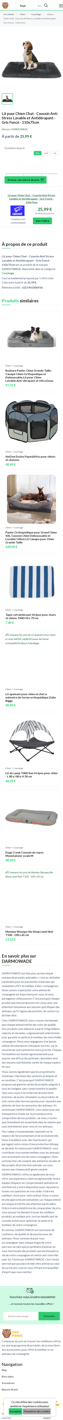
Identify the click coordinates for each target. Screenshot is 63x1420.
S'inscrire (49, 1316)
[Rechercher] (46, 5)
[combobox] (39, 5)
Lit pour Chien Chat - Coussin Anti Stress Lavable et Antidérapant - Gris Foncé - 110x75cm (31, 199)
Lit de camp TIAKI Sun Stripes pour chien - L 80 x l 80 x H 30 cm (31, 774)
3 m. (38, 153)
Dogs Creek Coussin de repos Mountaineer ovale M (24, 854)
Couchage (36, 14)
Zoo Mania (9, 14)
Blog (4, 1369)
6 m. (46, 153)
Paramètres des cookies (37, 1411)
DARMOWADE (19, 129)
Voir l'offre (42, 220)
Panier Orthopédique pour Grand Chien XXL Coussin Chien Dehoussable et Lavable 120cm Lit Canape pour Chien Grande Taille (31, 537)
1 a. (55, 153)
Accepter (15, 1411)
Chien (23, 14)
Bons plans (8, 1376)
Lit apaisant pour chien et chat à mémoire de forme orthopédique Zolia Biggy (30, 697)
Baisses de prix (10, 1389)
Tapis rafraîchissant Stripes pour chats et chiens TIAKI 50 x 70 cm (30, 616)
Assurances (8, 1382)
